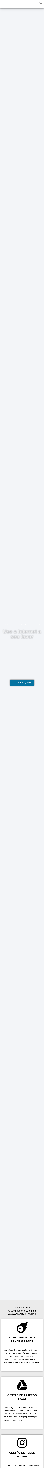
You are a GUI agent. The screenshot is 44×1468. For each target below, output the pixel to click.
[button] (41, 4)
